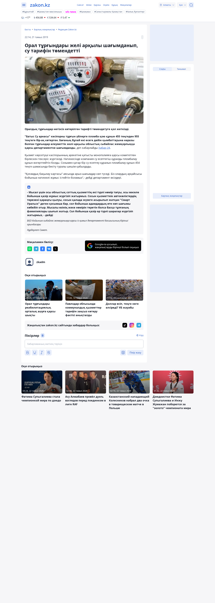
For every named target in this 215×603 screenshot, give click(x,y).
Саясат (80, 5)
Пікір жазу (135, 352)
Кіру (141, 335)
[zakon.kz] (40, 5)
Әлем (88, 5)
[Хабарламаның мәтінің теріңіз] (84, 344)
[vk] (49, 248)
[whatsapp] (29, 248)
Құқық (115, 5)
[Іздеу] (191, 5)
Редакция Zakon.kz (67, 29)
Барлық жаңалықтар (44, 29)
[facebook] (42, 248)
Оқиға (106, 5)
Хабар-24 (104, 148)
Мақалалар (126, 5)
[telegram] (36, 248)
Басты (28, 29)
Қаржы (97, 5)
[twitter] (55, 248)
